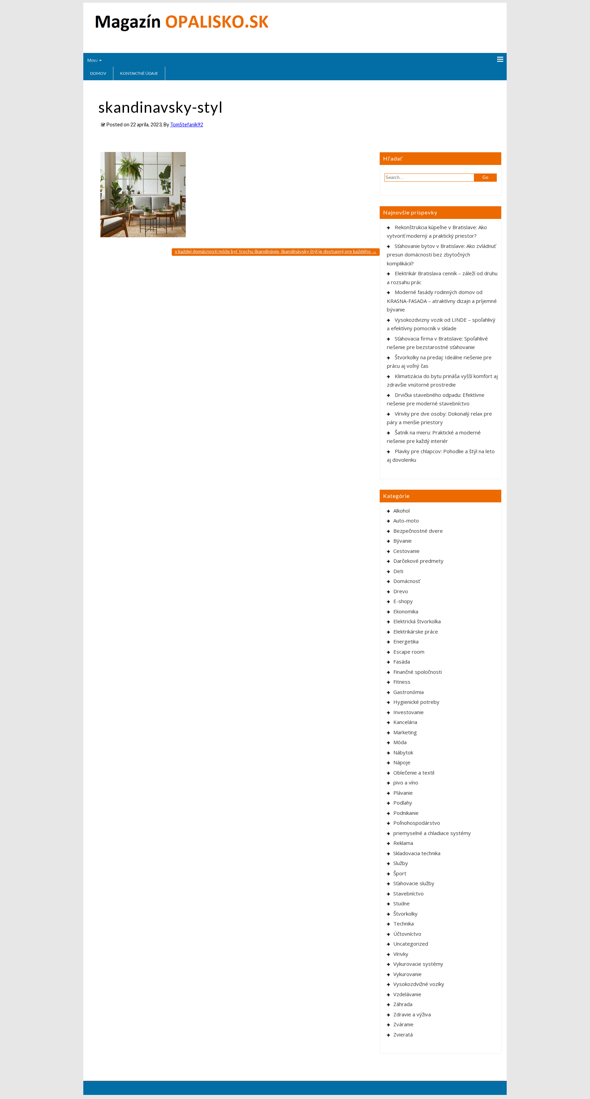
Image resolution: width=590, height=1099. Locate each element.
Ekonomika (405, 611)
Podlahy (402, 802)
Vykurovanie (407, 974)
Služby (400, 863)
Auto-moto (406, 520)
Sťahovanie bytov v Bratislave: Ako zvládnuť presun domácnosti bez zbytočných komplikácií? (441, 254)
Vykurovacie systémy (418, 963)
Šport (399, 873)
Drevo (400, 591)
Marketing (405, 732)
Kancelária (405, 722)
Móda (400, 742)
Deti (398, 571)
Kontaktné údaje (139, 73)
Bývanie (402, 540)
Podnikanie (406, 812)
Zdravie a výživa (412, 1014)
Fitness (401, 681)
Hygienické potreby (416, 701)
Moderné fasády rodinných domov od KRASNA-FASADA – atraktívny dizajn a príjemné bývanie (442, 301)
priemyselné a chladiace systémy (432, 833)
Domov (98, 73)
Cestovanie (406, 550)
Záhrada (402, 1004)
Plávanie (403, 792)
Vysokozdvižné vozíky (418, 983)
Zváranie (403, 1024)
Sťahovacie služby (413, 883)
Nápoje (401, 762)
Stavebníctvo (408, 893)
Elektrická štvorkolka (417, 621)
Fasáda (401, 661)
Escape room (408, 651)
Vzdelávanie (407, 994)
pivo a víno (405, 782)
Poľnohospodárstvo (416, 822)
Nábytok (403, 752)
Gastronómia (408, 691)
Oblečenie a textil (413, 772)
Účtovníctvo (407, 933)
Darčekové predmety (418, 560)
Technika (403, 923)
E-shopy (403, 601)
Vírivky (400, 953)
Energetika (406, 641)
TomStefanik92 (186, 124)
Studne (401, 903)
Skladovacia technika (416, 853)
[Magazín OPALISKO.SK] (182, 29)
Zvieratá (403, 1034)
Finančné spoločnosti (417, 671)
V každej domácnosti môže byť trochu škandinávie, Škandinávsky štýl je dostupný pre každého (276, 251)
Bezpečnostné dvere (418, 530)
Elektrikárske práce (415, 631)
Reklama (403, 842)
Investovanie (408, 712)
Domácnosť (406, 581)
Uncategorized (410, 943)
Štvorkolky (405, 913)
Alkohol (401, 510)
